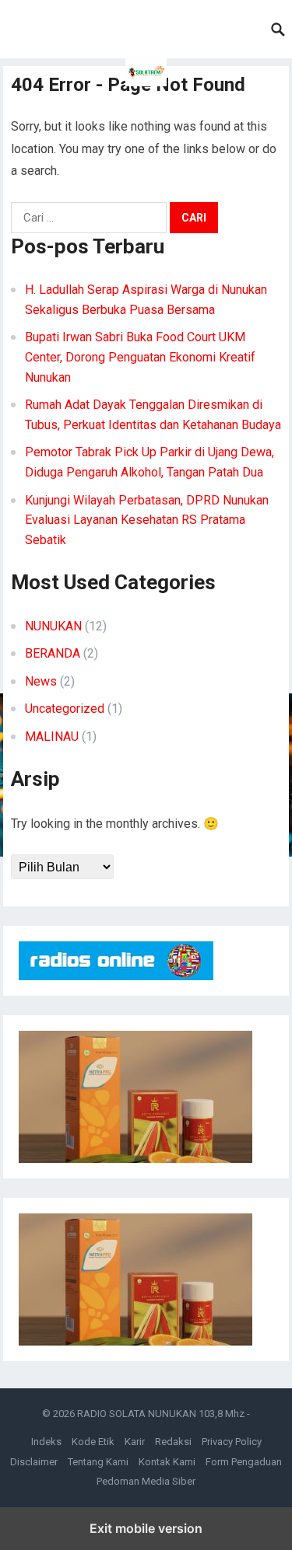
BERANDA (52, 653)
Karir (135, 1441)
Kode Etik (93, 1441)
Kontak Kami (167, 1462)
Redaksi (173, 1441)
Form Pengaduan (244, 1462)
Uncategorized (64, 708)
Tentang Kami (98, 1462)
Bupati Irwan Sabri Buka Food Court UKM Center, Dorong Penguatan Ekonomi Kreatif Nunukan (140, 357)
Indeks (46, 1441)
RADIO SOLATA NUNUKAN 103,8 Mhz (161, 1413)
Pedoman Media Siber (146, 1481)
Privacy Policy (232, 1441)
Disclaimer (34, 1462)
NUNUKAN (53, 626)
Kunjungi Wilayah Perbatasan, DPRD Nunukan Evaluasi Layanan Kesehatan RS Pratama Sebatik (147, 520)
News (41, 681)
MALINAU (52, 736)
